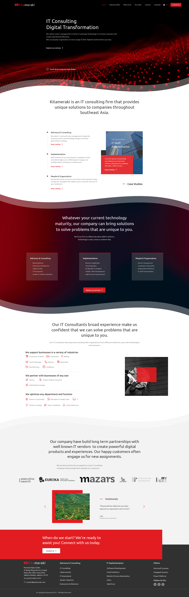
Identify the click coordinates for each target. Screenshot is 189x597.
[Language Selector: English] (165, 5)
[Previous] (103, 152)
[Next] (140, 152)
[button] (128, 5)
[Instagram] (159, 584)
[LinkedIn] (155, 584)
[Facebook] (162, 584)
